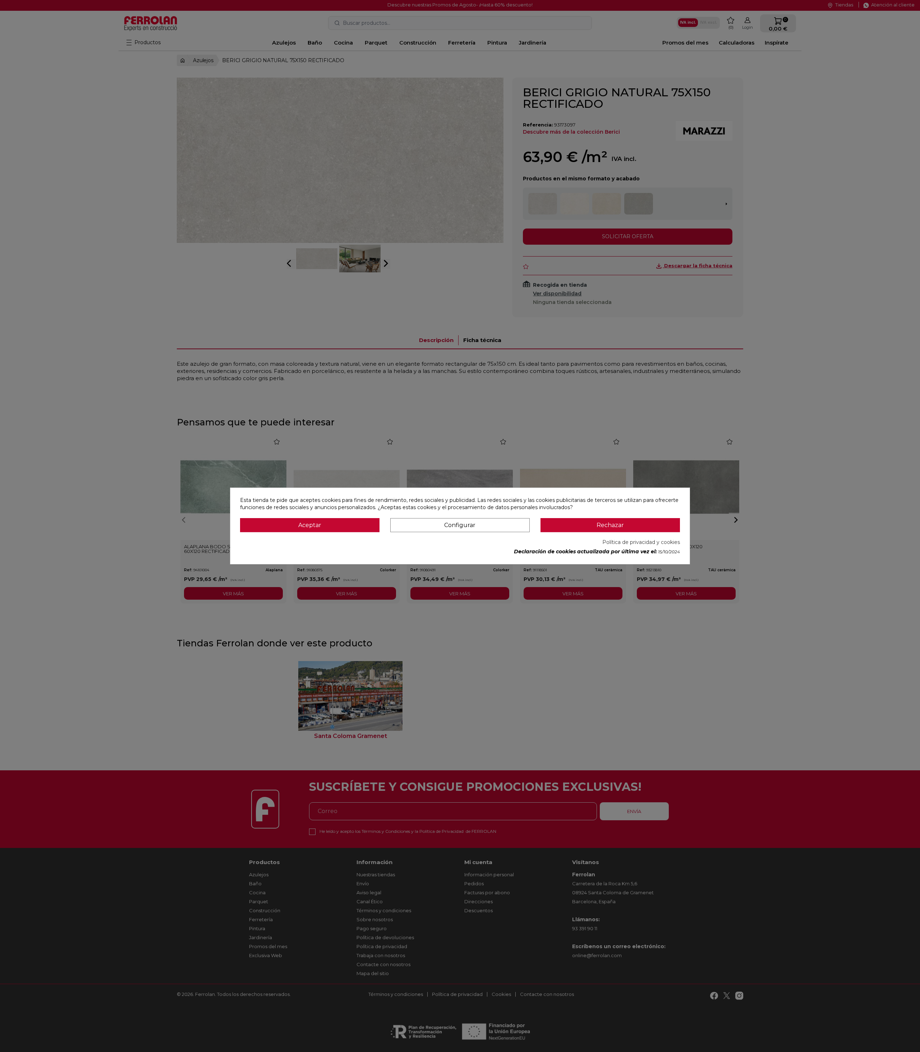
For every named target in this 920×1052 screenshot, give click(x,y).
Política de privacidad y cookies (641, 542)
